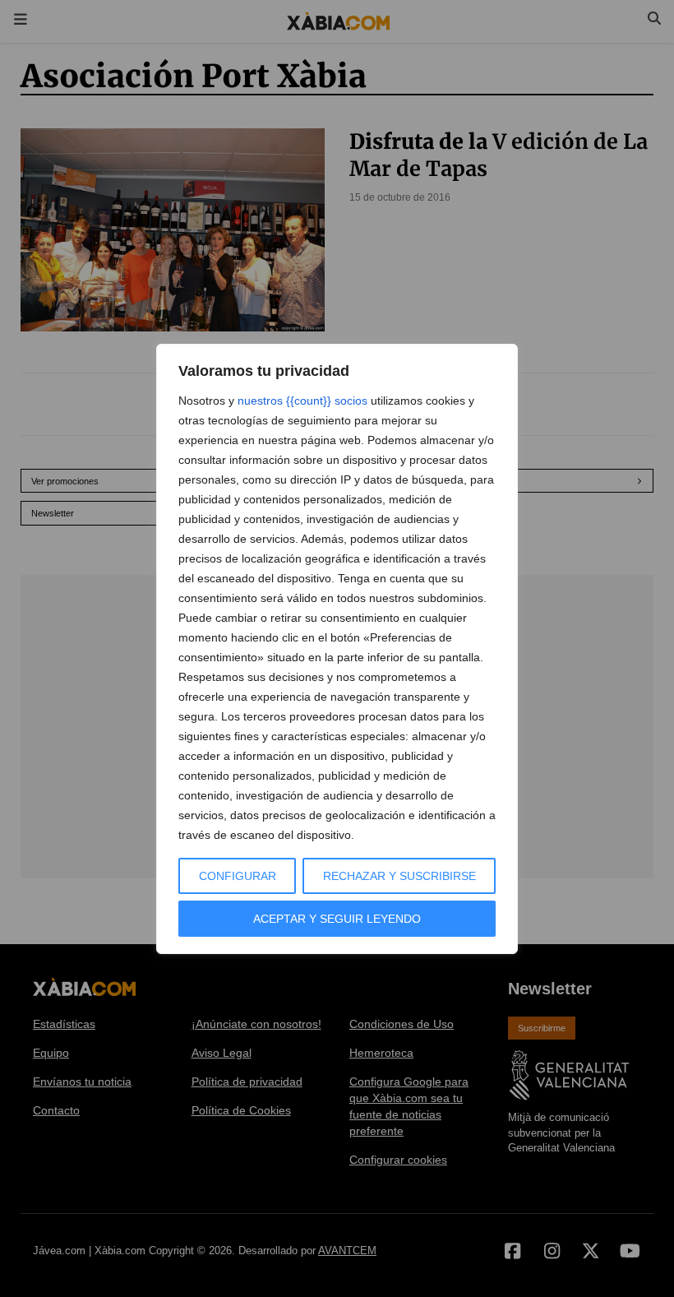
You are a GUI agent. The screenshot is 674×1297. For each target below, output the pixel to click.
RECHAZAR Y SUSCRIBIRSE (399, 875)
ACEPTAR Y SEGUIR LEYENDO (337, 918)
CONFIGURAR (237, 875)
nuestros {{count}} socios (302, 400)
